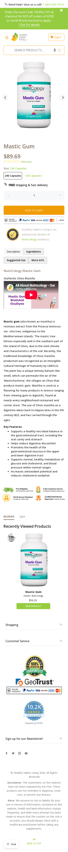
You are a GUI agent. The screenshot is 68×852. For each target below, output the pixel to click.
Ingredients (33, 251)
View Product (33, 606)
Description (13, 251)
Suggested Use (16, 260)
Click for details (29, 25)
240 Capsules (13, 175)
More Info (38, 260)
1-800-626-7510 (53, 4)
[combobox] (33, 50)
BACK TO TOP (34, 843)
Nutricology (29, 239)
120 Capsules (33, 175)
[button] (54, 50)
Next (62, 97)
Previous (5, 97)
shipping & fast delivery (28, 185)
